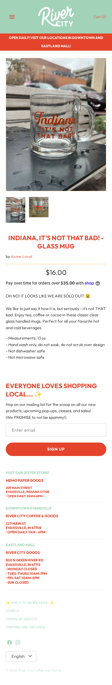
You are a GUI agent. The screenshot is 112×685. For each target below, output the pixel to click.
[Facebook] (9, 642)
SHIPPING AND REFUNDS (25, 627)
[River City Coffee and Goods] (56, 17)
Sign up (56, 449)
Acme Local (21, 256)
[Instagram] (18, 642)
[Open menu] (12, 17)
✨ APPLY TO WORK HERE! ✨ (30, 603)
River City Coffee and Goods (40, 670)
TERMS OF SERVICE (21, 619)
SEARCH (12, 611)
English (18, 656)
